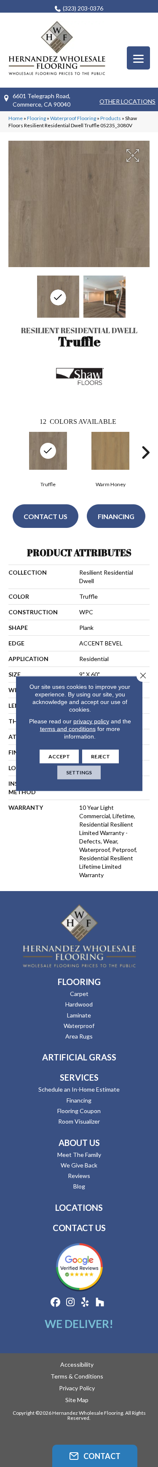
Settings (79, 772)
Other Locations (127, 101)
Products (110, 118)
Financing (116, 516)
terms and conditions (68, 728)
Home (15, 118)
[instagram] (70, 1302)
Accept (59, 756)
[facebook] (56, 1302)
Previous (12, 452)
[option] (110, 458)
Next (145, 452)
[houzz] (100, 1302)
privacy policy (91, 721)
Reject (100, 756)
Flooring (36, 118)
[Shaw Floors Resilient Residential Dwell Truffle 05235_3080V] (58, 297)
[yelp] (85, 1302)
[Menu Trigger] (138, 58)
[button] (94, 1456)
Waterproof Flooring (73, 118)
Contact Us (45, 516)
